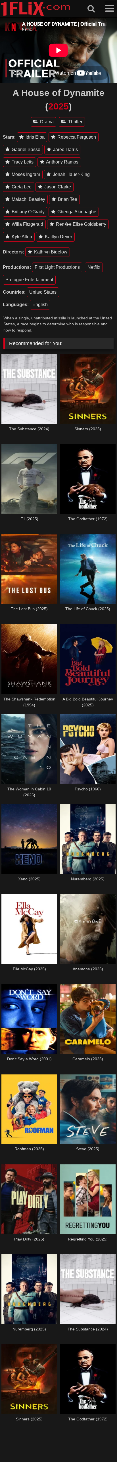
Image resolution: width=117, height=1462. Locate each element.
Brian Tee (67, 199)
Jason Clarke (57, 186)
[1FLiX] (35, 14)
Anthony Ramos (61, 162)
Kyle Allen (21, 236)
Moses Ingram (25, 174)
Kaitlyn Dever (58, 236)
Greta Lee (21, 186)
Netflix (93, 267)
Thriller (74, 121)
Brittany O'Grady (28, 211)
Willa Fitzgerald (27, 224)
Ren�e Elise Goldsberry (80, 224)
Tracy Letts (22, 162)
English (40, 304)
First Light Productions (57, 267)
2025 (58, 106)
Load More (58, 1442)
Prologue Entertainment (29, 279)
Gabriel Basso (25, 149)
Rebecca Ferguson (76, 137)
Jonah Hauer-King (71, 174)
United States (43, 292)
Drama (46, 121)
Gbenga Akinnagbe (76, 211)
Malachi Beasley (28, 199)
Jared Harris (65, 149)
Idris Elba (34, 137)
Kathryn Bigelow (50, 252)
